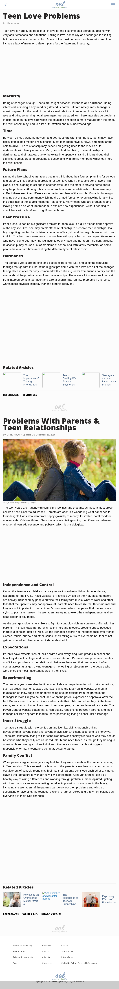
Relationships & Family (23, 957)
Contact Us (47, 963)
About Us (46, 951)
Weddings (46, 945)
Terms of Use (67, 951)
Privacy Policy (67, 957)
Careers (64, 945)
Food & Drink (19, 951)
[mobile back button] (5, 4)
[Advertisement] (59, 69)
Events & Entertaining (22, 945)
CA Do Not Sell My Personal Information (79, 963)
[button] (5, 4)
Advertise (46, 957)
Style (15, 963)
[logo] (59, 5)
